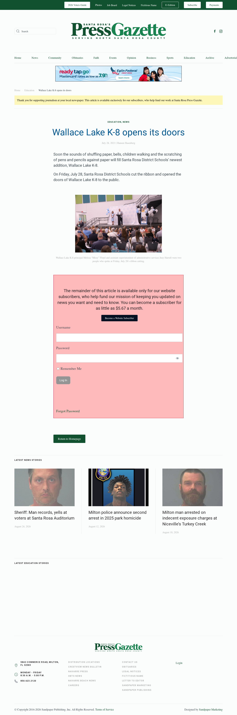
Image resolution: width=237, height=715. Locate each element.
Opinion (131, 57)
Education (189, 57)
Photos (98, 5)
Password (62, 348)
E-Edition (170, 5)
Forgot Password (68, 411)
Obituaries (77, 57)
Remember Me (71, 368)
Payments (214, 5)
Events (113, 57)
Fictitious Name (148, 5)
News (35, 57)
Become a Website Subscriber (119, 318)
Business (151, 57)
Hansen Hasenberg (126, 143)
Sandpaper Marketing (211, 709)
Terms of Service (104, 709)
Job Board (112, 5)
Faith (96, 57)
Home (17, 57)
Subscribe (192, 5)
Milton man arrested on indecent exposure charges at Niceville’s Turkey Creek (189, 518)
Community (54, 57)
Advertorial (231, 57)
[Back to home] (118, 31)
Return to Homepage (69, 439)
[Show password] (178, 358)
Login (179, 663)
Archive (209, 57)
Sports (170, 57)
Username (63, 327)
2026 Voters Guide (77, 5)
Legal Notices (129, 5)
